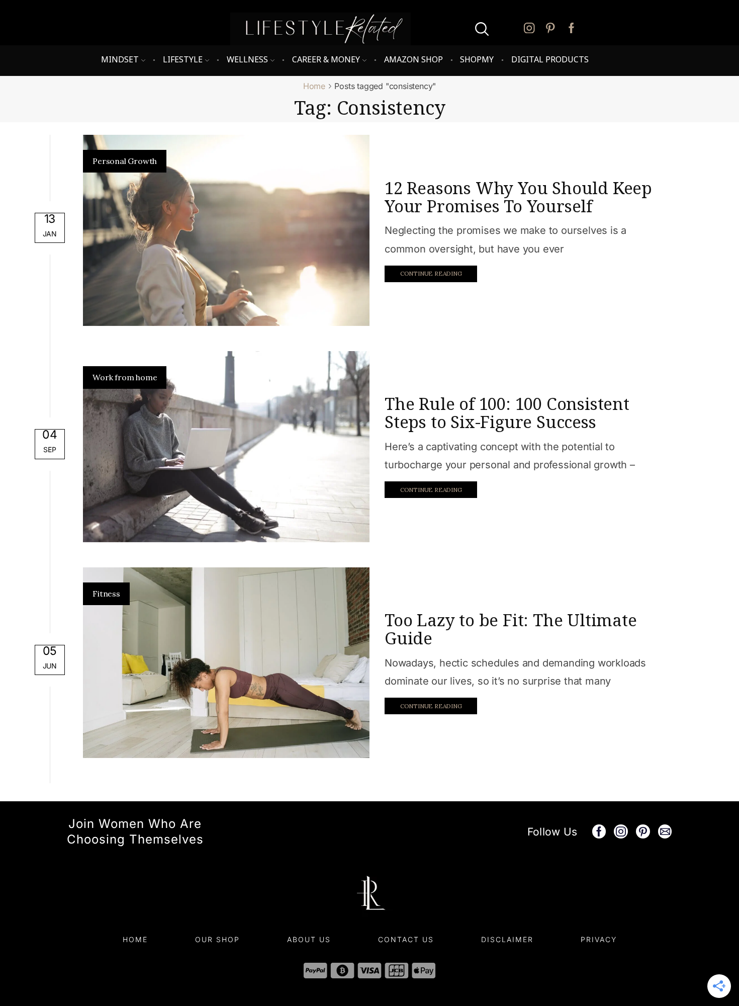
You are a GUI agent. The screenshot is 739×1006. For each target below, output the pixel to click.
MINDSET (120, 59)
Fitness (106, 594)
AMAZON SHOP (413, 59)
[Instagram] (529, 29)
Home (314, 86)
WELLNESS (247, 59)
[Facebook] (571, 29)
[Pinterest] (550, 29)
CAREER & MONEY (326, 59)
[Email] (665, 831)
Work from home (125, 377)
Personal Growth (125, 161)
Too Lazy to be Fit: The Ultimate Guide (511, 629)
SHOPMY (477, 59)
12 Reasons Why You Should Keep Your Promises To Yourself (518, 197)
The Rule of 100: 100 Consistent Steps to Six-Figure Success (507, 412)
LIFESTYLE (183, 59)
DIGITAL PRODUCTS (550, 59)
